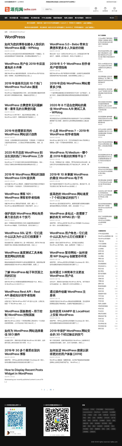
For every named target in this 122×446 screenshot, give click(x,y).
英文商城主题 (102, 323)
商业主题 (101, 261)
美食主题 (101, 318)
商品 (84, 417)
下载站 (90, 415)
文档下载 (95, 420)
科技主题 (101, 308)
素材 (84, 426)
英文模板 (85, 429)
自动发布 (100, 426)
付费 (100, 415)
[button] (113, 18)
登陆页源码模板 (103, 306)
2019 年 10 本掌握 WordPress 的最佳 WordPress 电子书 (69, 176)
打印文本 (107, 417)
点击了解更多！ (88, 23)
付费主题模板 (102, 246)
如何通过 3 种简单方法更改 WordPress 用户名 (67, 274)
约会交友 (101, 311)
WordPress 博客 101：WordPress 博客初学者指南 (22, 195)
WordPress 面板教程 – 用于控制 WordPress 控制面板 (23, 313)
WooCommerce (109, 409)
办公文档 (112, 415)
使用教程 (105, 11)
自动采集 (107, 426)
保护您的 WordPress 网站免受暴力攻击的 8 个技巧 (24, 215)
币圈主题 (101, 281)
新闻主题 (101, 288)
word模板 (112, 412)
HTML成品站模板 (103, 233)
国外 (89, 417)
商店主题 (101, 268)
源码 (91, 423)
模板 (114, 420)
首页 (6, 32)
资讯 (103, 429)
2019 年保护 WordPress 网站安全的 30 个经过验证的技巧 (70, 332)
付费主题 (105, 415)
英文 (113, 426)
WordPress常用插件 (104, 238)
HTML (92, 409)
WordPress (97, 412)
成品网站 (100, 417)
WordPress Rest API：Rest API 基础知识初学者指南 (22, 293)
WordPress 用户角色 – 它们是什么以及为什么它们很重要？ (69, 234)
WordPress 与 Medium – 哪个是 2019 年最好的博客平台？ (69, 154)
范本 (91, 429)
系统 (110, 423)
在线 (94, 417)
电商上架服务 (102, 303)
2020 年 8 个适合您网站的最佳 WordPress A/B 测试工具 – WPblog (68, 108)
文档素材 (102, 420)
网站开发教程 (102, 313)
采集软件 (92, 431)
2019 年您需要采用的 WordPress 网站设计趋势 (21, 132)
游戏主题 (101, 298)
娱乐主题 (101, 276)
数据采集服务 (102, 286)
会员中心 (96, 11)
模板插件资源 (102, 293)
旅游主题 (101, 291)
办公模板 (101, 256)
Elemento (85, 409)
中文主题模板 (102, 243)
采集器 (113, 429)
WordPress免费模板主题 (105, 236)
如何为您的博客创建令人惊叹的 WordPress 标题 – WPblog (24, 46)
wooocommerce (87, 412)
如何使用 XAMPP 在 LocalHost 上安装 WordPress (69, 313)
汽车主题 (101, 296)
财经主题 (101, 328)
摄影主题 (101, 283)
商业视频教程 (102, 263)
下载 (84, 415)
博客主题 (101, 258)
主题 (95, 415)
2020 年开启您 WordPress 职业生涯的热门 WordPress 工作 (24, 154)
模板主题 (85, 423)
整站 (89, 420)
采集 (108, 429)
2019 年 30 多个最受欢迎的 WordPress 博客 (22, 352)
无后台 (108, 420)
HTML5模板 (100, 409)
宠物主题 (101, 278)
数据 (84, 420)
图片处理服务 (102, 273)
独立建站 (97, 423)
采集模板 (85, 431)
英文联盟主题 (102, 326)
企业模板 (101, 248)
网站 (89, 426)
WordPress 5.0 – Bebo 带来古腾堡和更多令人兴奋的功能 (69, 46)
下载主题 (101, 241)
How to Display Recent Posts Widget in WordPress (24, 371)
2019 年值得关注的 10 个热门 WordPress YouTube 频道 (23, 85)
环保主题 (101, 301)
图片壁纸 (101, 271)
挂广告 (113, 417)
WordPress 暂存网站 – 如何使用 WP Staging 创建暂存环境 (69, 254)
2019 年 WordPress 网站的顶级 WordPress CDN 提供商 (25, 176)
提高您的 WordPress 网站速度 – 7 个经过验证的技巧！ (69, 195)
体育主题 (101, 251)
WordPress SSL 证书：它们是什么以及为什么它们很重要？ (24, 234)
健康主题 (101, 253)
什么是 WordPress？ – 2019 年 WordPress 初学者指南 (69, 132)
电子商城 (104, 423)
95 (51, 390)
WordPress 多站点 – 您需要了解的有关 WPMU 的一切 (69, 215)
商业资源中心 (102, 266)
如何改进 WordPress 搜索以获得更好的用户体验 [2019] (69, 352)
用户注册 (114, 11)
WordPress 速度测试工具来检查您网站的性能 (24, 254)
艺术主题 (101, 321)
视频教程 (97, 429)
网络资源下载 (102, 316)
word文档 (105, 412)
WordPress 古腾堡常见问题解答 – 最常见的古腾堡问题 (24, 106)
